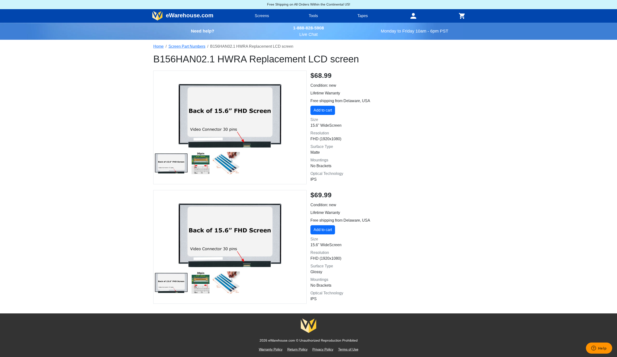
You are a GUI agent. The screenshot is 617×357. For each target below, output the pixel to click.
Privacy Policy (322, 349)
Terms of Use (348, 349)
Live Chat (308, 34)
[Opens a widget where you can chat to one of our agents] (599, 349)
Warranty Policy (270, 349)
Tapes (362, 16)
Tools (313, 16)
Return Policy (297, 349)
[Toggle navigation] (413, 16)
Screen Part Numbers (186, 46)
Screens (262, 16)
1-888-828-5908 (308, 27)
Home (158, 46)
